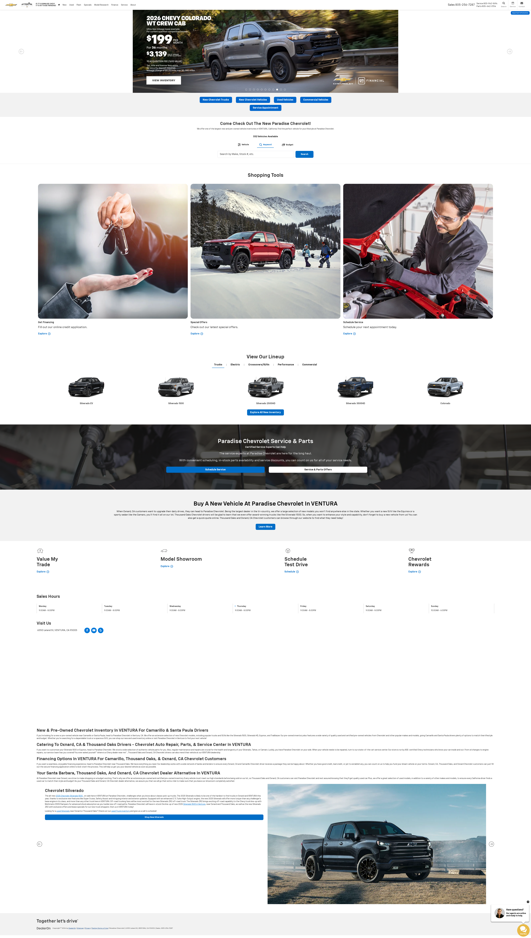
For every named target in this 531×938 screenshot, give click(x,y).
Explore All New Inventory (265, 412)
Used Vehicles (285, 100)
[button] (246, 89)
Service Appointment (265, 108)
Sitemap (80, 928)
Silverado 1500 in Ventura (194, 804)
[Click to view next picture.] (510, 51)
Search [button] (304, 154)
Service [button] (124, 5)
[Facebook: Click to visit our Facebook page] (87, 630)
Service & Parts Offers (318, 469)
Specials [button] (88, 5)
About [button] (133, 5)
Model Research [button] (101, 5)
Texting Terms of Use (100, 928)
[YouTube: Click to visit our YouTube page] (94, 630)
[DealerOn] (44, 928)
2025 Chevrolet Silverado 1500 (69, 796)
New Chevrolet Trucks (216, 100)
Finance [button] (114, 5)
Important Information (520, 13)
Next (491, 844)
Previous (39, 844)
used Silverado (63, 811)
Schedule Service (215, 469)
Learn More (265, 527)
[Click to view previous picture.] (21, 51)
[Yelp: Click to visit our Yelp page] (100, 630)
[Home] (59, 5)
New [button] (65, 5)
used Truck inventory (120, 811)
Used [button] (71, 5)
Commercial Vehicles (315, 100)
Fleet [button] (79, 5)
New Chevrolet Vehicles (253, 100)
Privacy (88, 928)
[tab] (243, 144)
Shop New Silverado (154, 817)
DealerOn (72, 928)
